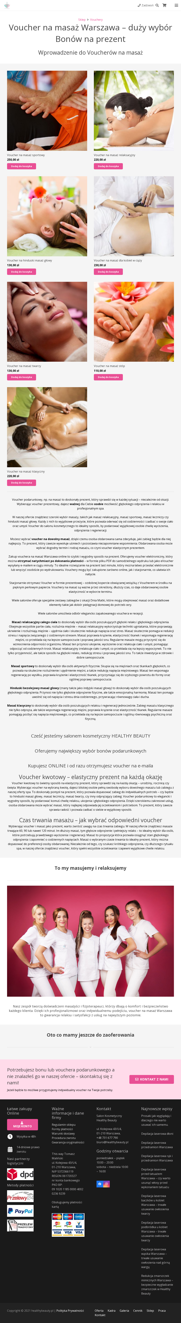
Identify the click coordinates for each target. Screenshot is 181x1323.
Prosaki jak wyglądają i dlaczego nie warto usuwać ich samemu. (156, 1120)
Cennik (137, 1311)
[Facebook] (100, 1184)
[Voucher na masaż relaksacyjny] (134, 111)
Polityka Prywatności (70, 1311)
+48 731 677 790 (107, 1138)
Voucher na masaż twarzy (24, 366)
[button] (157, 5)
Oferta (99, 1311)
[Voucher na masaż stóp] (134, 322)
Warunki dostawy (63, 1133)
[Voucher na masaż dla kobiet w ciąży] (134, 216)
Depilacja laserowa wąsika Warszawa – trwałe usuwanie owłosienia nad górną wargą (155, 1258)
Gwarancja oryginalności (68, 1142)
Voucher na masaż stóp (109, 366)
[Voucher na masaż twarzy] (47, 322)
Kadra (111, 1311)
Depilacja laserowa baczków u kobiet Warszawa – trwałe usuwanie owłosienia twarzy (155, 1205)
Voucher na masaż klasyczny (26, 471)
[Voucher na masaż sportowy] (47, 111)
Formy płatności (62, 1129)
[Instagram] (106, 1184)
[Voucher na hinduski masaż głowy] (47, 216)
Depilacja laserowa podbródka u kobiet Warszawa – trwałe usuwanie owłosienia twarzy (155, 1231)
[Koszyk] (164, 5)
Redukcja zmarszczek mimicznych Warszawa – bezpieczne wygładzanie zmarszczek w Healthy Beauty (157, 1284)
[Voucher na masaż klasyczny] (47, 427)
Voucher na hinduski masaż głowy (29, 260)
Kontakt (100, 1315)
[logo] (7, 5)
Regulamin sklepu (63, 1125)
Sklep (150, 1311)
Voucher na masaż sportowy (26, 155)
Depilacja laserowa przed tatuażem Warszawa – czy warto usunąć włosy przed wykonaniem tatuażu (155, 1178)
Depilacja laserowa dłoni (157, 1134)
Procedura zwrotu (64, 1138)
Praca (162, 1311)
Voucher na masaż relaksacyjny (114, 155)
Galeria (124, 1311)
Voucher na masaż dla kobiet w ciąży (118, 260)
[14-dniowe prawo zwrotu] (12, 1149)
